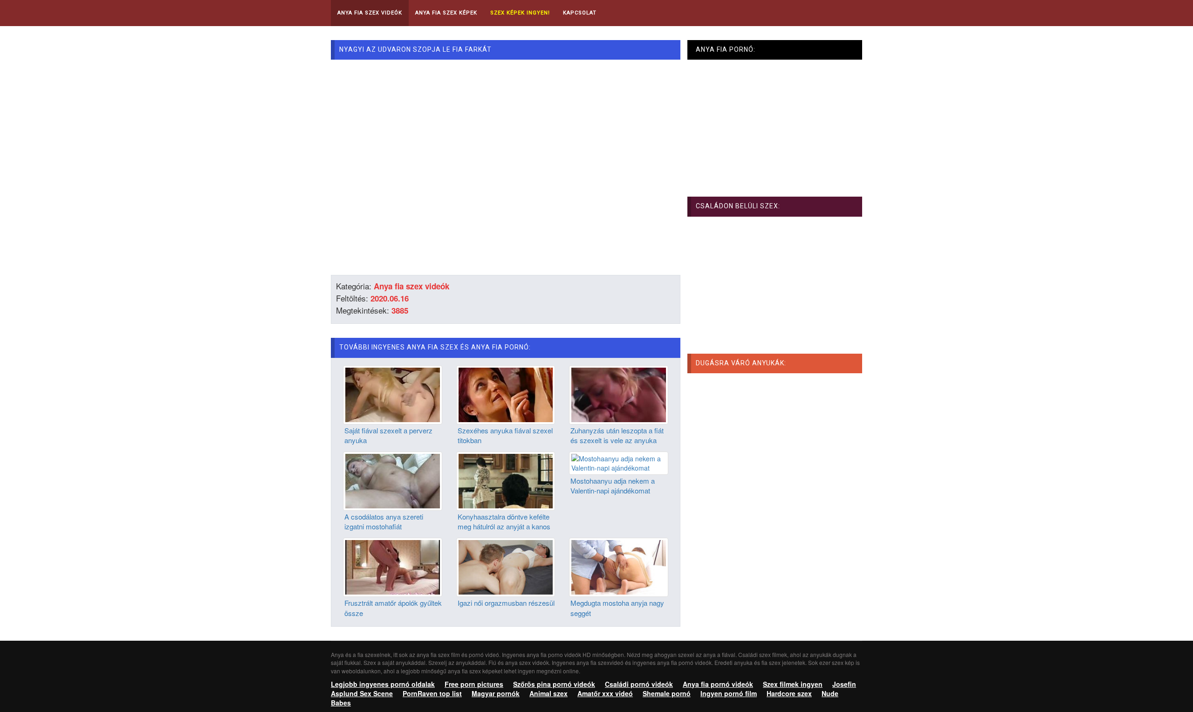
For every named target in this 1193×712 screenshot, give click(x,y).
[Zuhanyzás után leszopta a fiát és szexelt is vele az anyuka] (618, 393)
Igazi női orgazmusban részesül (506, 603)
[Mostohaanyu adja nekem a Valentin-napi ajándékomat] (618, 462)
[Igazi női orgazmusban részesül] (505, 566)
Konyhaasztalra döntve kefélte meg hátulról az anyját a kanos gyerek (504, 526)
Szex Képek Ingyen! (520, 13)
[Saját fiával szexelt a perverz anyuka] (392, 393)
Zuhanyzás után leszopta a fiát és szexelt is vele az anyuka (617, 435)
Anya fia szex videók (411, 286)
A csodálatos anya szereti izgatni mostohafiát (383, 521)
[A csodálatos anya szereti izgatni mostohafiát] (392, 480)
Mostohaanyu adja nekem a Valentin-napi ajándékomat (612, 485)
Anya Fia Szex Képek (446, 13)
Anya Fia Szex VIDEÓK (369, 13)
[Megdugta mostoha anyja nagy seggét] (618, 566)
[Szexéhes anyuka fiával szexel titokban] (505, 393)
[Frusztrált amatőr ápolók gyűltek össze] (392, 566)
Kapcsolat (579, 13)
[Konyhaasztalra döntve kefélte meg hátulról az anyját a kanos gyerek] (505, 480)
